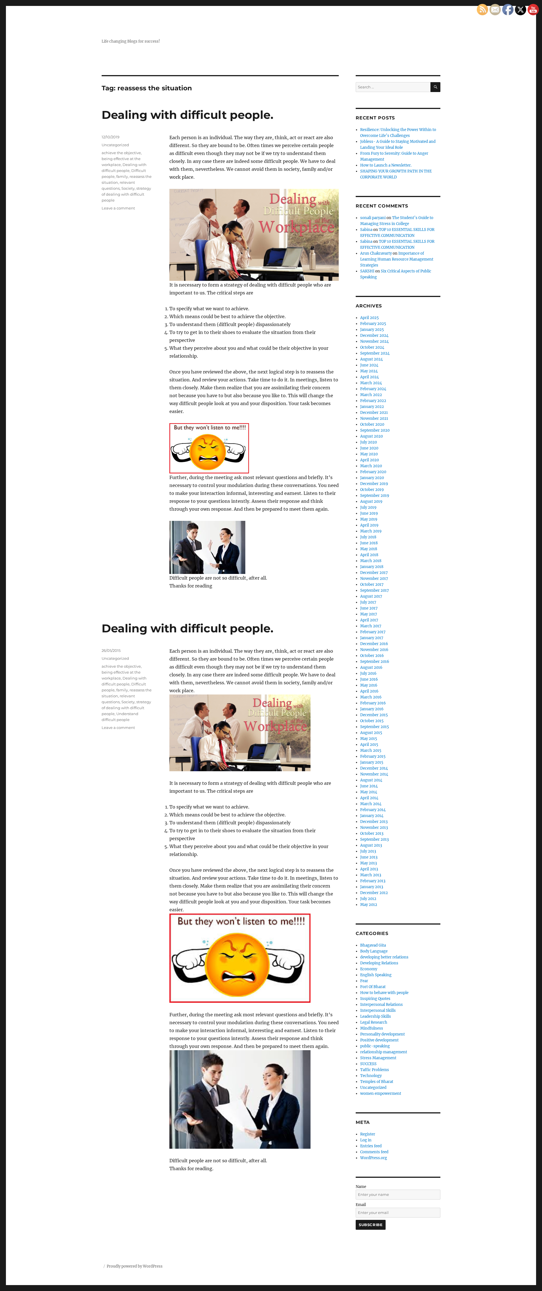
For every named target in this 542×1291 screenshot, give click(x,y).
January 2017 (371, 637)
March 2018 (370, 560)
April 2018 (369, 554)
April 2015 (369, 744)
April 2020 (369, 460)
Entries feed (371, 1146)
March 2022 (371, 394)
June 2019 (369, 513)
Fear (364, 980)
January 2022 (372, 406)
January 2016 (372, 709)
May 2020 (369, 454)
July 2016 (368, 673)
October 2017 (372, 584)
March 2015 (370, 750)
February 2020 (373, 471)
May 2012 (368, 904)
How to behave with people (384, 992)
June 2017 (369, 608)
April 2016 (369, 691)
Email (361, 1204)
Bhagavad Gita (373, 945)
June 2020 (369, 448)
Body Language (374, 951)
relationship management (383, 1052)
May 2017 (368, 614)
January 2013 (371, 886)
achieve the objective (121, 152)
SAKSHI (367, 271)
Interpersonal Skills (378, 1010)
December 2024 (374, 335)
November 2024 (374, 341)
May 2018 (368, 549)
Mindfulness (371, 1028)
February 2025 (373, 323)
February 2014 (373, 809)
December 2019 (374, 483)
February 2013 (372, 881)
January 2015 (371, 762)
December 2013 (374, 821)
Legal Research (373, 1022)
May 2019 (368, 519)
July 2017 (368, 602)
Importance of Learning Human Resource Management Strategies (396, 259)
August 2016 (371, 667)
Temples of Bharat (376, 1081)
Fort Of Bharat (373, 986)
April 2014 (369, 798)
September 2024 (375, 353)
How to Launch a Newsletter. (386, 165)
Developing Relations (379, 963)
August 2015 (371, 732)
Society (128, 188)
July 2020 (368, 442)
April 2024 (369, 377)
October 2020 (372, 424)
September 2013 (374, 839)
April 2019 (369, 525)
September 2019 (374, 495)
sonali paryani (373, 217)
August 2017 (371, 596)
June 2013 (368, 857)
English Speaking (376, 975)
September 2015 (374, 726)
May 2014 (368, 792)
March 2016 (371, 697)
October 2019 (372, 489)
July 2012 (368, 898)
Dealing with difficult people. (187, 115)
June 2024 (369, 365)
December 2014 (374, 768)
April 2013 (369, 869)
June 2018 (369, 543)
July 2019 (368, 507)
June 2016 (369, 679)
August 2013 (371, 845)
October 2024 (372, 347)
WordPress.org (373, 1157)
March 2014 (370, 803)
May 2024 (369, 371)
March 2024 (371, 383)
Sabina (366, 229)
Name (361, 1186)
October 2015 (372, 720)
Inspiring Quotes (375, 998)
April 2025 (369, 317)
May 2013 (368, 863)
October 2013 (371, 833)
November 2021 (374, 418)
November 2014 (374, 774)
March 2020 (371, 466)
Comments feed (374, 1152)
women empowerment (380, 1093)
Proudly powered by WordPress (135, 1266)
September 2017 (374, 590)
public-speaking (375, 1046)
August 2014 (371, 780)
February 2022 (373, 400)
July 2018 (368, 537)
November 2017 (374, 578)
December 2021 (374, 412)
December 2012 (374, 892)
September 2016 (374, 661)
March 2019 (371, 531)
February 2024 (373, 388)
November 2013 (374, 827)
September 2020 (375, 430)
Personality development (382, 1034)
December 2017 (374, 572)
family (122, 176)
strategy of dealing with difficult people (126, 194)
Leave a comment (118, 208)
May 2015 (368, 738)
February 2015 (373, 756)
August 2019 (371, 501)
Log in (365, 1140)
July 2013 (368, 851)
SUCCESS (368, 1063)
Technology (371, 1075)
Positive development (379, 1040)
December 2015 (374, 715)
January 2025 (372, 329)
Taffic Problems (374, 1069)
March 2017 (370, 626)
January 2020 (372, 477)
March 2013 (370, 875)
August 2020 (371, 436)
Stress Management (378, 1058)
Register (367, 1134)
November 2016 (374, 649)
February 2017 (373, 632)
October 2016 (372, 655)
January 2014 (371, 815)
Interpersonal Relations (381, 1004)
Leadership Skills (375, 1016)
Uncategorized (115, 145)
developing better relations (384, 957)
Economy (368, 969)
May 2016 (368, 685)
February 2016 (373, 703)
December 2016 (374, 643)
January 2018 (371, 566)
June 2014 (369, 786)
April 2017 (369, 620)
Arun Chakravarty (376, 253)
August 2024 (371, 359)
